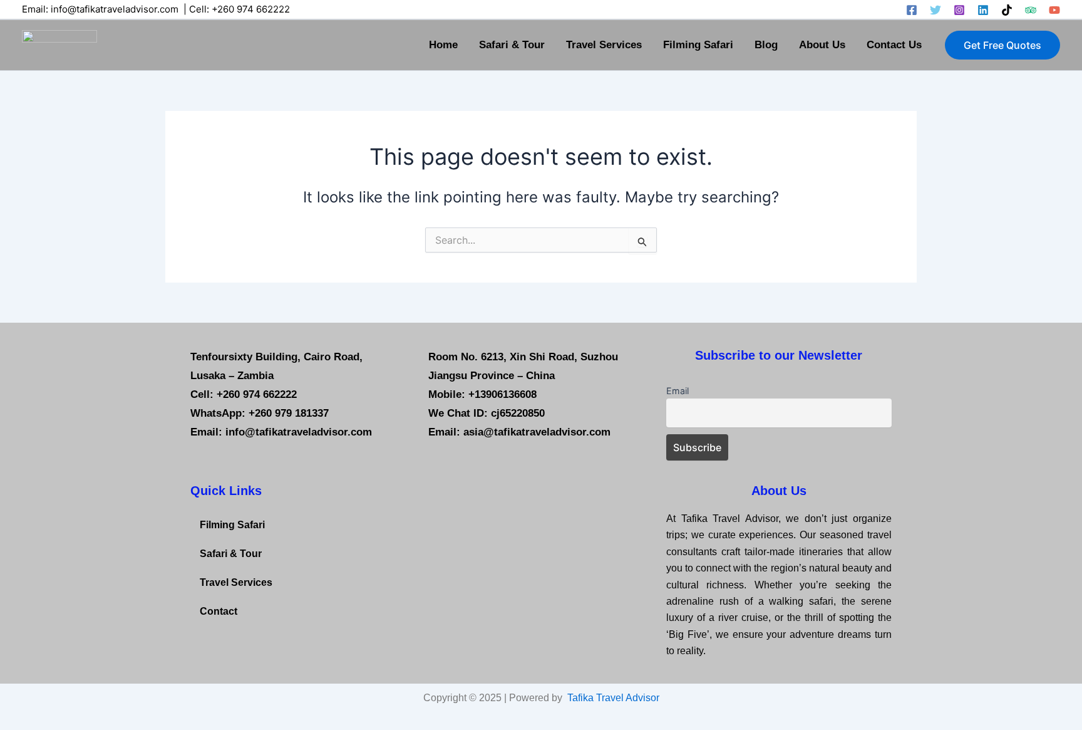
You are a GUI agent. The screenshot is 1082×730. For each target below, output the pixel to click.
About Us (822, 45)
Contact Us (894, 45)
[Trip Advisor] (1030, 10)
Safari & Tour (512, 45)
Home (443, 45)
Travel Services (604, 45)
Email (677, 390)
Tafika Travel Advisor (613, 697)
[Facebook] (911, 10)
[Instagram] (959, 10)
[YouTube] (1054, 10)
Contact (218, 611)
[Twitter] (935, 10)
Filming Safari (698, 45)
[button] (1002, 45)
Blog (766, 45)
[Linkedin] (983, 10)
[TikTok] (1006, 10)
